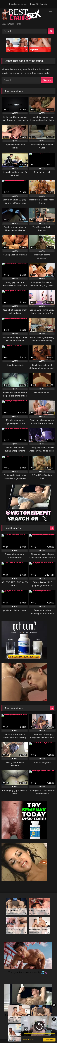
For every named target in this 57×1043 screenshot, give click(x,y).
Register (44, 4)
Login (33, 4)
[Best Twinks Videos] (23, 15)
